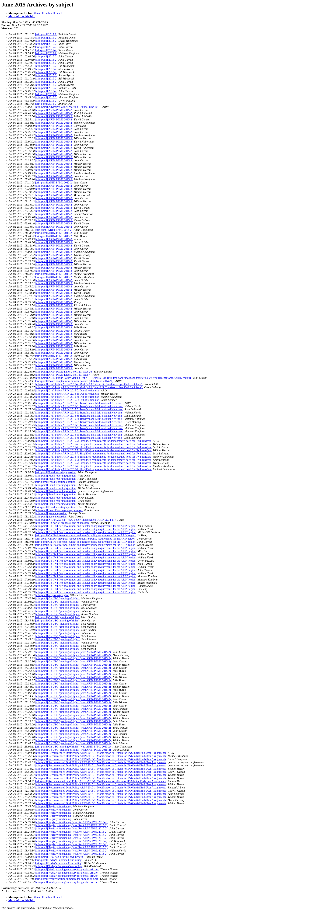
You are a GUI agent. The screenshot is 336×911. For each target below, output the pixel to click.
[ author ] (48, 13)
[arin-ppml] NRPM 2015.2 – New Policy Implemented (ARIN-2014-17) (75, 519)
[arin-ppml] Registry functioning (53, 806)
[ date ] (58, 13)
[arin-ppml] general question (51, 513)
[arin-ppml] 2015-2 (46, 34)
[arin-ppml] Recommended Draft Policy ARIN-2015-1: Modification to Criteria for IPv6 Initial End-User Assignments (100, 752)
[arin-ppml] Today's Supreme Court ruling (58, 859)
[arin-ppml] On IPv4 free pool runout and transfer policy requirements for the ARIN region (85, 525)
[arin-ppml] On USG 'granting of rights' (57, 598)
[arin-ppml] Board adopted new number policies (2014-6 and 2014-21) (74, 381)
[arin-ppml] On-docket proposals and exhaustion (62, 522)
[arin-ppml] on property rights (52, 595)
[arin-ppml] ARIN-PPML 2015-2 (54, 110)
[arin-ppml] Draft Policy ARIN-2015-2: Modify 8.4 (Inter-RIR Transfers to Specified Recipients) (89, 384)
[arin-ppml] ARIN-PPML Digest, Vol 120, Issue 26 (64, 371)
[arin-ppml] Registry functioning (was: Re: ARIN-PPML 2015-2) (71, 822)
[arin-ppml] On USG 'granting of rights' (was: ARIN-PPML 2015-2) (73, 652)
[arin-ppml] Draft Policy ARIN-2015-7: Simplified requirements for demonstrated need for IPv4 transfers (93, 440)
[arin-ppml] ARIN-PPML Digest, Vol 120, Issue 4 (63, 374)
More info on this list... (21, 16)
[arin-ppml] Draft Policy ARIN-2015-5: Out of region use (67, 390)
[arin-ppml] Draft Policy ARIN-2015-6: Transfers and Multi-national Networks (79, 403)
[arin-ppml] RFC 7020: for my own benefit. (59, 856)
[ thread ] (38, 13)
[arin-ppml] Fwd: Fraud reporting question (59, 510)
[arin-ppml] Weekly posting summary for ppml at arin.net (67, 869)
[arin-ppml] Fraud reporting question (55, 472)
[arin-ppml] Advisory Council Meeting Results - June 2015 (68, 106)
